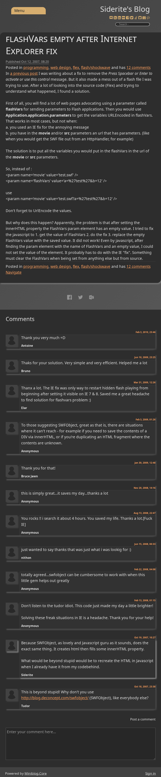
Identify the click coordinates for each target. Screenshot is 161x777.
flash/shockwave (95, 67)
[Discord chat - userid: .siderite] (111, 17)
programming (35, 67)
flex (76, 67)
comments (138, 67)
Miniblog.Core (36, 773)
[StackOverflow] (135, 18)
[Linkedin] (119, 18)
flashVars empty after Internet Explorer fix (71, 44)
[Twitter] (131, 18)
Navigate (14, 272)
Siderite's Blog (125, 9)
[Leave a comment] (148, 18)
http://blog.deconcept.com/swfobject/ (55, 697)
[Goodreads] (144, 18)
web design (60, 67)
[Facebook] (127, 18)
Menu (19, 10)
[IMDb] (123, 18)
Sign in (150, 773)
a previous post (24, 73)
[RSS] (115, 18)
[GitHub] (140, 18)
